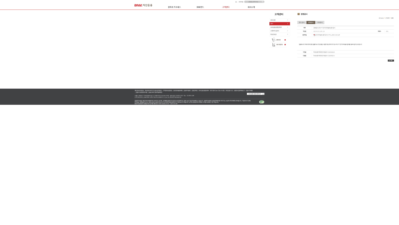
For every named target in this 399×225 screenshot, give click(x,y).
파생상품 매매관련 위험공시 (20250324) (324, 52)
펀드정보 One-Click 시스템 (217, 90)
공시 (271, 23)
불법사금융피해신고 (239, 90)
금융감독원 (194, 90)
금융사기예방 (249, 90)
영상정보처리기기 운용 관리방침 (153, 90)
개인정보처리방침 (139, 90)
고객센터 (225, 7)
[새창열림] (261, 103)
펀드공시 (301, 22)
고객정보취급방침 (167, 90)
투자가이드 (273, 34)
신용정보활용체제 (177, 90)
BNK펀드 (200, 7)
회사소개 (251, 7)
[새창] (278, 41)
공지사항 (272, 20)
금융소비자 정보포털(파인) (155, 92)
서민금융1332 (229, 90)
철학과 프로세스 (174, 7)
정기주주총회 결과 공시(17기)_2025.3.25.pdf (327, 35)
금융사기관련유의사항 (141, 92)
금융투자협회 (187, 90)
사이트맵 (241, 2)
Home (382, 18)
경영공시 (310, 22)
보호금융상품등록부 (276, 27)
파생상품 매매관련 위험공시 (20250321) (324, 55)
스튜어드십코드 (274, 31)
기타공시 (320, 22)
